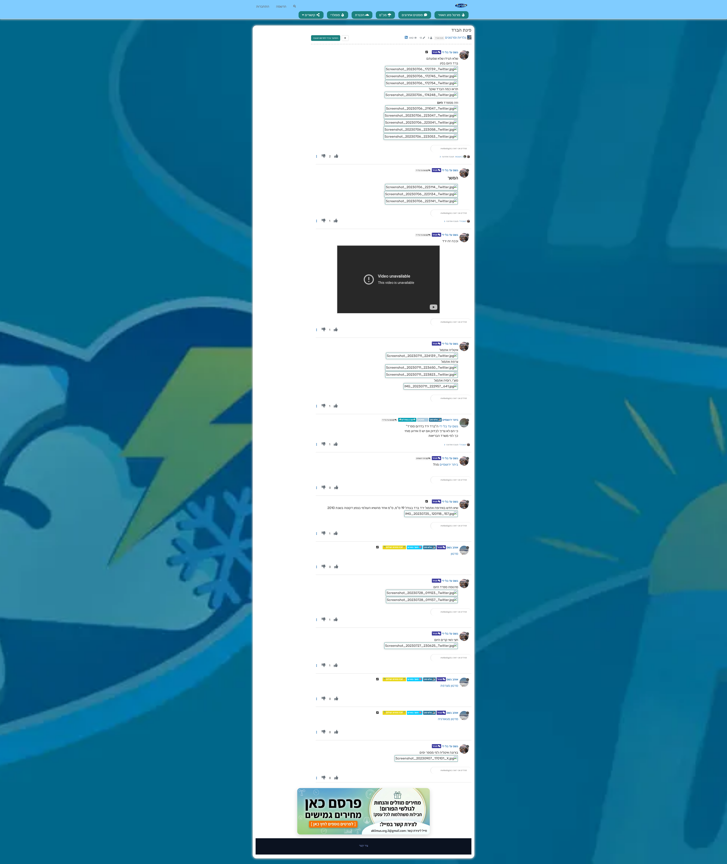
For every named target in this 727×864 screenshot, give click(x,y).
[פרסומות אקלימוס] (363, 811)
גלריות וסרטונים (455, 37)
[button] (311, 15)
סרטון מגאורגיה (448, 719)
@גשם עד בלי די (422, 170)
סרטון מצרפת (449, 686)
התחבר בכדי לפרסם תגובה (325, 38)
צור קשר (363, 845)
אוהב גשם (452, 547)
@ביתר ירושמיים (422, 458)
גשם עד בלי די (450, 52)
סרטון (454, 554)
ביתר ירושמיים (450, 419)
